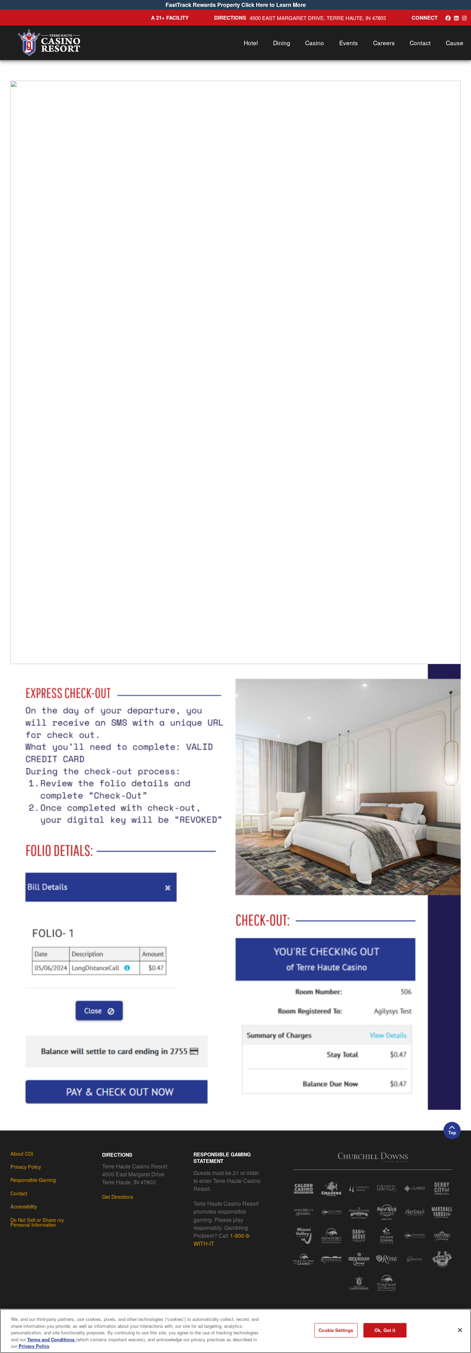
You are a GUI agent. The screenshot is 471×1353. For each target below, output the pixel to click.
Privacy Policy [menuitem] (25, 1166)
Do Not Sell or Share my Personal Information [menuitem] (37, 1222)
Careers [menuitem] (384, 42)
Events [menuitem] (348, 42)
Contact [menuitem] (420, 42)
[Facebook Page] (448, 17)
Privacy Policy (34, 1346)
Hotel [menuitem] (251, 42)
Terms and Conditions (51, 1339)
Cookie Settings (336, 1330)
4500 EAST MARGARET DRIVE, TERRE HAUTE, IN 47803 (318, 17)
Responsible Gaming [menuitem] (33, 1179)
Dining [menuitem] (281, 42)
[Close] (460, 1330)
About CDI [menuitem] (21, 1153)
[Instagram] (464, 17)
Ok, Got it (384, 1330)
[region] (235, 1331)
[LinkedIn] (456, 17)
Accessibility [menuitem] (23, 1206)
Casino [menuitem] (314, 42)
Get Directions (117, 1196)
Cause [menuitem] (454, 42)
